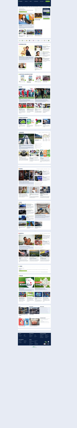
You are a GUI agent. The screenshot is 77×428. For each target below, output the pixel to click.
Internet (31, 1)
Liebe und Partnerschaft (45, 233)
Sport (20, 86)
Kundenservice (30, 340)
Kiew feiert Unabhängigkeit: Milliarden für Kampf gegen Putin (38, 10)
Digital (21, 168)
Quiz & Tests (44, 44)
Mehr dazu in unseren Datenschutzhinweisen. (29, 13)
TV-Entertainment (36, 1)
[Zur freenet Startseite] (20, 1)
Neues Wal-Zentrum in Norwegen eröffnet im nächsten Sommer (39, 247)
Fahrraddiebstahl (42, 320)
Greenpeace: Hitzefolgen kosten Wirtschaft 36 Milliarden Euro (38, 145)
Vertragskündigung (36, 343)
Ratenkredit (46, 335)
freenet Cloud (41, 335)
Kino (39, 44)
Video (40, 44)
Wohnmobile (43, 202)
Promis (37, 44)
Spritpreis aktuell (20, 335)
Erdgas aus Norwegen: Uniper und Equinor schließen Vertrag (38, 146)
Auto (20, 202)
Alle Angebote (48, 1)
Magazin (41, 202)
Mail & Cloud (41, 1)
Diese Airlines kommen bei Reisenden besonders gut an (38, 248)
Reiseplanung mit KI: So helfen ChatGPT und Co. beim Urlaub (39, 182)
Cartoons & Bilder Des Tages (26, 74)
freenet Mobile (25, 341)
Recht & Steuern (46, 132)
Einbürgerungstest (31, 335)
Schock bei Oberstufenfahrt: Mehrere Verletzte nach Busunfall (38, 9)
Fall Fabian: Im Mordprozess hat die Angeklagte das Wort (44, 311)
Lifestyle (21, 233)
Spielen (21, 275)
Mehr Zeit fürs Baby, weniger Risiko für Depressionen (44, 310)
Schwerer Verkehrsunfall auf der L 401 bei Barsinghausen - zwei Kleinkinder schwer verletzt (45, 321)
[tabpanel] (26, 21)
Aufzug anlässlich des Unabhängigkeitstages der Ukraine (44, 319)
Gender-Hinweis (36, 340)
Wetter (24, 335)
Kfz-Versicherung (41, 337)
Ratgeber (40, 233)
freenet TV (20, 341)
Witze (42, 44)
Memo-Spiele (47, 44)
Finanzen (21, 132)
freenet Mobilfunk (20, 340)
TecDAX (43, 140)
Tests (39, 202)
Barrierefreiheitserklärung (31, 341)
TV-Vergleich (46, 337)
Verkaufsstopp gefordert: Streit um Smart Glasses (38, 184)
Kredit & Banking (43, 132)
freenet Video (25, 340)
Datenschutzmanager (31, 343)
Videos (35, 335)
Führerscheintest (48, 202)
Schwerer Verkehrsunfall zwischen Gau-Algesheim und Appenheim (45, 322)
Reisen (42, 233)
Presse (35, 341)
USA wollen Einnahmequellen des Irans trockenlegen (38, 8)
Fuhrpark (46, 202)
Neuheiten (38, 202)
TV (36, 44)
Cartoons (49, 44)
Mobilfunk (26, 1)
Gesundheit (49, 233)
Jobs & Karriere (40, 132)
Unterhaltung (22, 44)
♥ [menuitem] (38, 6)
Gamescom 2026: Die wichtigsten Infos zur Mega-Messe (38, 183)
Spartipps (49, 132)
